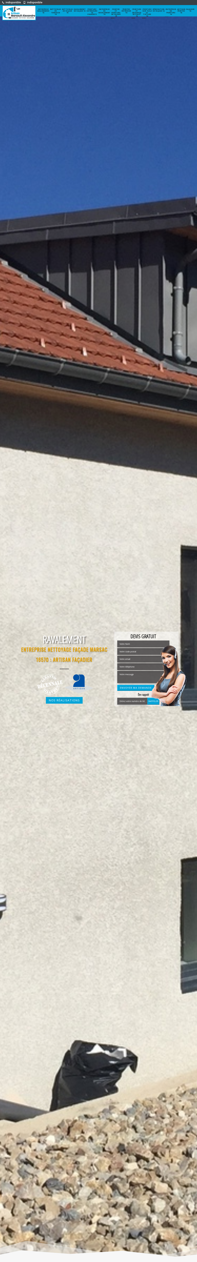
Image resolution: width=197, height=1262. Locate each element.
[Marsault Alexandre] (19, 12)
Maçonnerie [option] (64, 639)
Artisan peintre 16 (181, 10)
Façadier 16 (190, 10)
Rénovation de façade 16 (159, 10)
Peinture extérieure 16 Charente (92, 11)
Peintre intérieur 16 (126, 10)
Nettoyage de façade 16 (67, 10)
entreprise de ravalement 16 (104, 11)
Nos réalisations (64, 700)
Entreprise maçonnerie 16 (43, 10)
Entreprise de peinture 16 (171, 11)
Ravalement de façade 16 (80, 10)
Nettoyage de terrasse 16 (55, 11)
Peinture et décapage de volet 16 (136, 12)
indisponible (13, 2)
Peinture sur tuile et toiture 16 (147, 12)
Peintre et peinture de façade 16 (116, 12)
